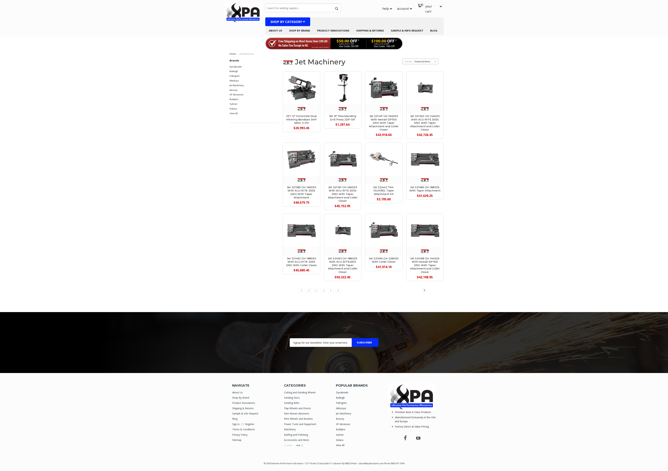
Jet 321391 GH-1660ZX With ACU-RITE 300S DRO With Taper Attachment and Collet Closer (342, 194)
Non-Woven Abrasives (296, 413)
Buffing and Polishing (296, 434)
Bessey (233, 90)
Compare (300, 87)
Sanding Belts (291, 403)
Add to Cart (301, 95)
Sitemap (236, 440)
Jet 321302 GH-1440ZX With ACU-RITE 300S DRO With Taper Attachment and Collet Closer (425, 123)
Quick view (301, 79)
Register (249, 424)
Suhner (233, 103)
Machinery (290, 429)
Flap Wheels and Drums (297, 408)
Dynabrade (236, 66)
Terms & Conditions (243, 429)
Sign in (236, 424)
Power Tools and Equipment (300, 424)
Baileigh (234, 71)
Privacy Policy (240, 434)
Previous (659, 460)
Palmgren (235, 75)
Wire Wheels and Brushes (298, 418)
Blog (433, 30)
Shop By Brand (299, 30)
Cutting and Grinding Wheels (300, 392)
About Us (275, 30)
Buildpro (234, 99)
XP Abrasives (237, 94)
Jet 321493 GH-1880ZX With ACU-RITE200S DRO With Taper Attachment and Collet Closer (342, 265)
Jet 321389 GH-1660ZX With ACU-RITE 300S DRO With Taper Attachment (301, 192)
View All (234, 113)
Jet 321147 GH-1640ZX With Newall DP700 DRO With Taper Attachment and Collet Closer (383, 123)
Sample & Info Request (407, 30)
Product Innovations (333, 30)
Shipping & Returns (370, 30)
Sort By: (408, 61)
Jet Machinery (237, 85)
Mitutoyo (234, 80)
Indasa (233, 108)
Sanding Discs (292, 397)
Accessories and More (296, 440)
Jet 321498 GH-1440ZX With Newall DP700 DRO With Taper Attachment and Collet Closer (425, 265)
